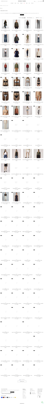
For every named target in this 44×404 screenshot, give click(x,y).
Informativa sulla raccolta (22, 403)
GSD (5, 360)
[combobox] (36, 1)
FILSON (38, 58)
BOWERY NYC (5, 187)
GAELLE (27, 331)
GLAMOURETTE (5, 216)
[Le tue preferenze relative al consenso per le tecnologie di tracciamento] (43, 403)
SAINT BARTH (27, 101)
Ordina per (37, 17)
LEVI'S (27, 115)
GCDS (5, 101)
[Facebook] (38, 397)
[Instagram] (39, 397)
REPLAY (38, 230)
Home (1, 5)
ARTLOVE (16, 58)
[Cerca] (36, 1)
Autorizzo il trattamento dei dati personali (6, 393)
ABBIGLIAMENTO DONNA (5, 5)
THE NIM (5, 58)
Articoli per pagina (29, 17)
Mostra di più (22, 381)
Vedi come (20, 17)
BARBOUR (5, 29)
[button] (22, 17)
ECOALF (16, 144)
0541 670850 (33, 392)
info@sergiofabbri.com (33, 393)
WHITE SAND (38, 29)
